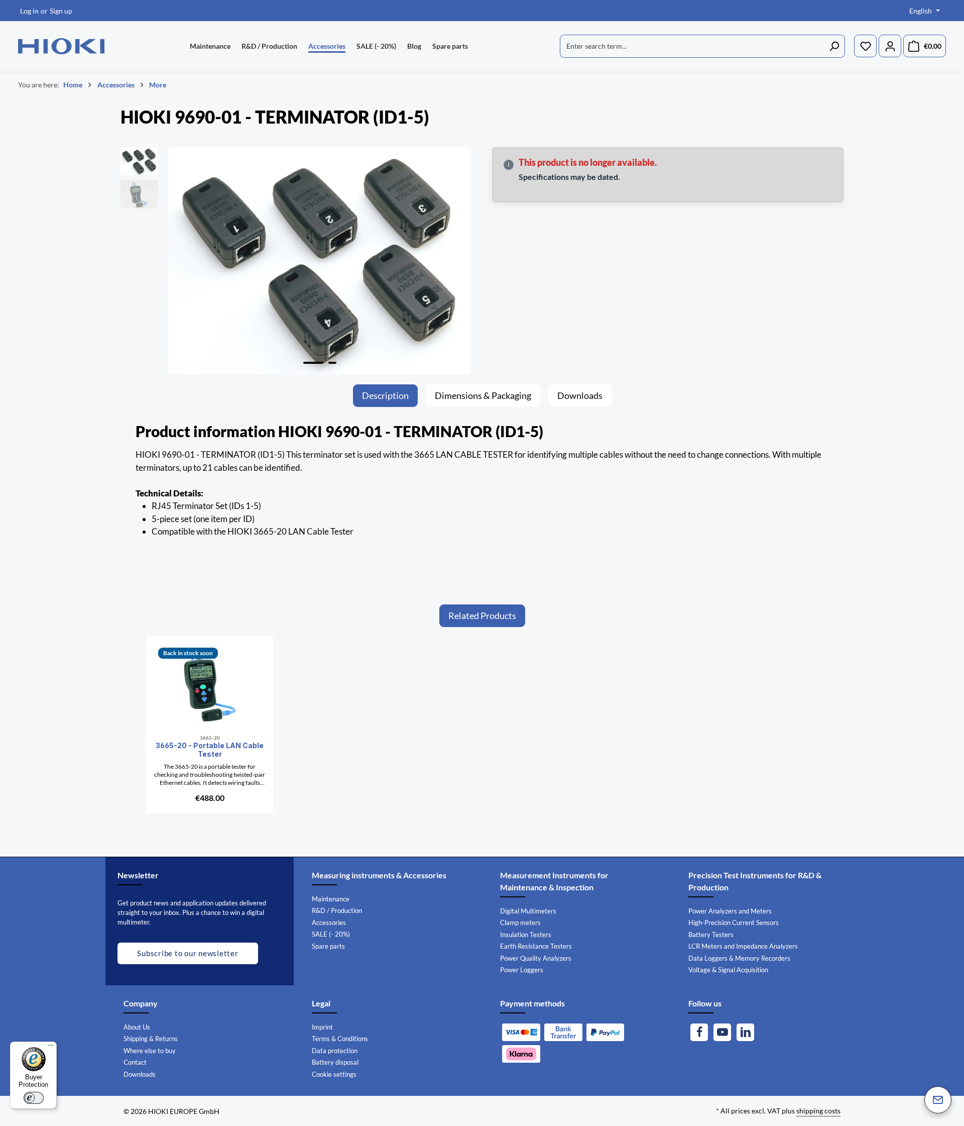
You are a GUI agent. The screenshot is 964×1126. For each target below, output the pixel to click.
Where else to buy (150, 1051)
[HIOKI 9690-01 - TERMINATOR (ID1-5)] (319, 261)
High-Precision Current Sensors (733, 922)
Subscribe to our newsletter (187, 953)
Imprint (322, 1027)
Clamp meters (520, 922)
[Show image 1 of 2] (313, 363)
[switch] (34, 1098)
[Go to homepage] (61, 46)
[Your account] (890, 46)
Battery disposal (335, 1062)
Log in (29, 11)
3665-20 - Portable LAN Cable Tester (210, 750)
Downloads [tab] (579, 395)
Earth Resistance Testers (536, 946)
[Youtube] (722, 1032)
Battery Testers (711, 935)
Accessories (329, 922)
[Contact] (937, 1099)
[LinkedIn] (745, 1032)
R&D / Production (337, 910)
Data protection (334, 1051)
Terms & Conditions (340, 1039)
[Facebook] (699, 1032)
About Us (137, 1027)
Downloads (140, 1074)
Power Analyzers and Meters (730, 911)
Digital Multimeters (528, 911)
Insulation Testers (525, 935)
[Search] (834, 46)
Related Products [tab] (482, 615)
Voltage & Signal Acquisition (728, 970)
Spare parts (328, 946)
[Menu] (51, 1048)
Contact (135, 1062)
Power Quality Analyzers (535, 958)
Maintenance (330, 899)
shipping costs (818, 1110)
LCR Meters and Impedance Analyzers (743, 946)
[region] (296, 261)
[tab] (385, 395)
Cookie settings (334, 1074)
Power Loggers (521, 970)
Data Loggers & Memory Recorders (739, 958)
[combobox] (692, 46)
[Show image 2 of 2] (332, 363)
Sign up (61, 11)
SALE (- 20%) (331, 934)
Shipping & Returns (151, 1039)
